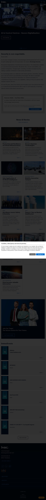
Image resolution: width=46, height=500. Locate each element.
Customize (32, 254)
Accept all (40, 254)
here (28, 250)
